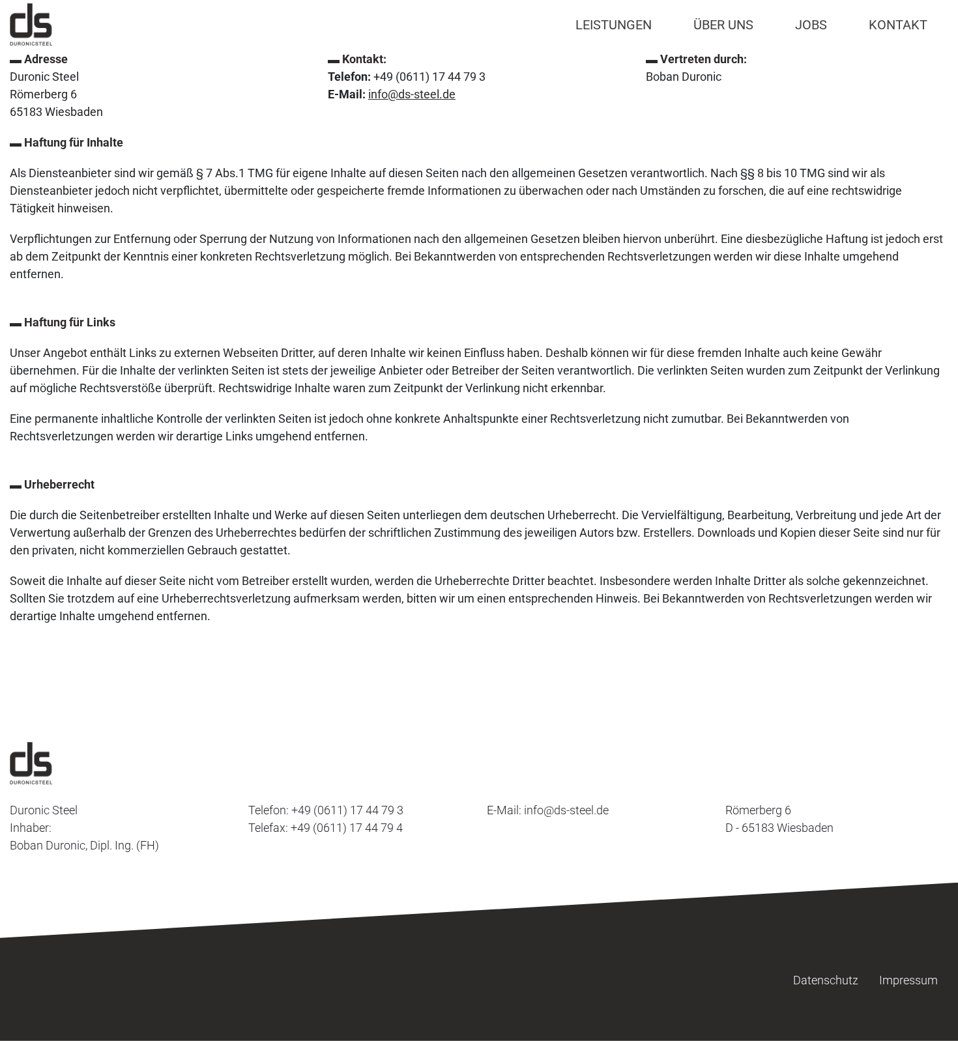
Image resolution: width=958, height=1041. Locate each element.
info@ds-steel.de (412, 94)
